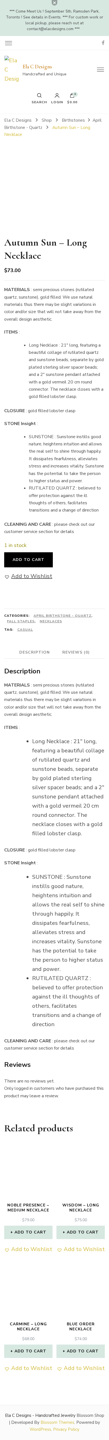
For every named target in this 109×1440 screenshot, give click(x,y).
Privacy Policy (66, 1429)
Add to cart (28, 559)
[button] (28, 576)
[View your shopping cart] (72, 96)
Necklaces (51, 621)
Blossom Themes (57, 1422)
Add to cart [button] (30, 1232)
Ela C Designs (37, 66)
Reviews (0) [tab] (76, 652)
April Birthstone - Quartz (62, 615)
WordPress (40, 1429)
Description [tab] (34, 652)
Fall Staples (21, 621)
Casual (25, 629)
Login (57, 102)
